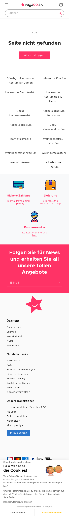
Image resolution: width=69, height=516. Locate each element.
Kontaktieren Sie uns (18, 383)
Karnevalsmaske (20, 139)
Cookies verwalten (18, 392)
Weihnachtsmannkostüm (21, 153)
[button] (6, 5)
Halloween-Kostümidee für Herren (53, 97)
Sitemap (11, 332)
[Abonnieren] (58, 283)
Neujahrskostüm (20, 162)
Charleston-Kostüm (53, 164)
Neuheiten (13, 421)
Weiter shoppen (34, 55)
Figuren (12, 412)
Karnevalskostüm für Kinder (54, 113)
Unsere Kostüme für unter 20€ (26, 407)
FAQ (9, 365)
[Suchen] (60, 13)
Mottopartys (15, 425)
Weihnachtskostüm (54, 153)
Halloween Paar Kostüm (20, 92)
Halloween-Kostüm (54, 78)
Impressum (13, 345)
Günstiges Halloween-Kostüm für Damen (21, 80)
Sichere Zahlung (16, 379)
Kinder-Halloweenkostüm (20, 113)
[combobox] (34, 13)
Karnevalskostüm (21, 125)
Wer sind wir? (14, 336)
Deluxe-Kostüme (17, 416)
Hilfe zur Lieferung (17, 374)
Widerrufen (13, 388)
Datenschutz (14, 327)
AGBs (10, 341)
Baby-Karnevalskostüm (54, 127)
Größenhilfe (13, 361)
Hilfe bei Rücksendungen (21, 370)
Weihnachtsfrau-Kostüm (53, 141)
